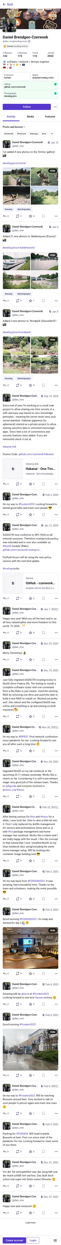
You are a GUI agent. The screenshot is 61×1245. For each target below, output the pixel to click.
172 (20, 56)
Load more (30, 1222)
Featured (50, 116)
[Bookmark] (43, 216)
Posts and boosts (13, 126)
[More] (56, 216)
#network (8, 133)
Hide (52, 170)
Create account (14, 1240)
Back (10, 4)
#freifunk (21, 133)
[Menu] (55, 107)
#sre (44, 133)
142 (5, 56)
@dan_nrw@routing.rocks (15, 41)
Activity (11, 116)
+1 (52, 133)
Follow (27, 106)
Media (30, 116)
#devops (34, 133)
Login (33, 1240)
